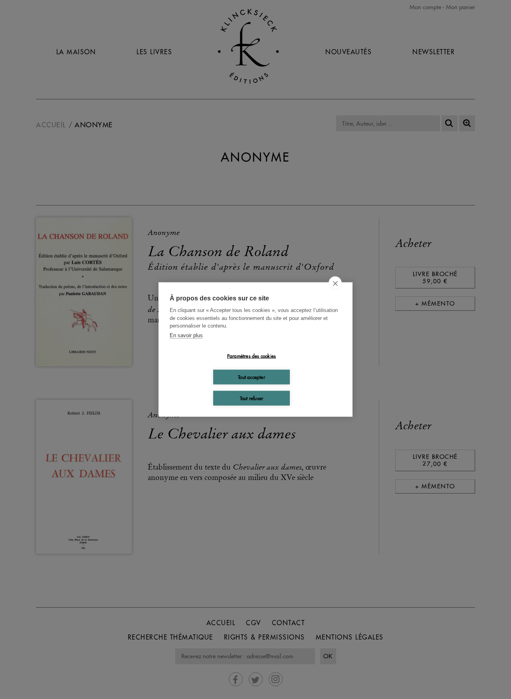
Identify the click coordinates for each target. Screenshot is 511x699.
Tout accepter (251, 377)
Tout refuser (251, 398)
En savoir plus (186, 335)
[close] (335, 283)
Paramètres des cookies (251, 356)
